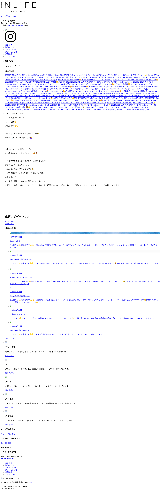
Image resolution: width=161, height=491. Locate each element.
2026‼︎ (64, 82)
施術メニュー (10, 47)
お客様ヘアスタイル (47, 89)
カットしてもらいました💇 (38, 98)
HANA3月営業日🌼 (69, 80)
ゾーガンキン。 (140, 107)
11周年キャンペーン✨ (134, 75)
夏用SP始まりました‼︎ (136, 109)
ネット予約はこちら (9, 16)
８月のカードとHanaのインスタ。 (74, 109)
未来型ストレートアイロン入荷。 (73, 84)
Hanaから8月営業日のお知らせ (44, 75)
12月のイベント (143, 82)
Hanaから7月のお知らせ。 (107, 75)
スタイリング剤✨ (144, 103)
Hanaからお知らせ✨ (99, 105)
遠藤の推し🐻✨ (19, 107)
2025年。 (137, 98)
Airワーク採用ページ (16, 25)
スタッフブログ (11, 56)
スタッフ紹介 (10, 49)
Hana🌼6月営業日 (62, 91)
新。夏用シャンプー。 (96, 89)
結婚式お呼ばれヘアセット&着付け (46, 96)
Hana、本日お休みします (35, 77)
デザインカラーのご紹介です (20, 82)
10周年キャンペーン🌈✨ (37, 91)
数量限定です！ (15, 105)
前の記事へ (9, 221)
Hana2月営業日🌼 (47, 82)
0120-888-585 (6, 443)
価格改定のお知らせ (107, 82)
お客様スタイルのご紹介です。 (76, 75)
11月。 (96, 84)
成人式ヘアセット (88, 93)
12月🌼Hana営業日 (100, 100)
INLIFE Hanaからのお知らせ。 (108, 109)
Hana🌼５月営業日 (119, 91)
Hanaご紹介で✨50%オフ (67, 98)
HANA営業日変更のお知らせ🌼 (141, 80)
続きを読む (9, 356)
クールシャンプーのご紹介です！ (90, 91)
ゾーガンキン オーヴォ (74, 100)
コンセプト (9, 45)
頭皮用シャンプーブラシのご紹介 (22, 86)
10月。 (54, 86)
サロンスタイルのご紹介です (96, 80)
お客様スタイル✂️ (75, 105)
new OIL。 (123, 86)
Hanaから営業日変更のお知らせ (65, 77)
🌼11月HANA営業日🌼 (117, 84)
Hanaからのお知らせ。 (129, 77)
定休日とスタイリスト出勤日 (44, 103)
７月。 (142, 89)
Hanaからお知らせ (16, 75)
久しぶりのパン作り (93, 98)
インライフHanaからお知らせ (113, 107)
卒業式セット (135, 93)
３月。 (71, 96)
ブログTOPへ (10, 338)
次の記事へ (9, 224)
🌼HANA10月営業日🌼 (75, 86)
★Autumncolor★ (146, 100)
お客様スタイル (141, 91)
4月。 (31, 93)
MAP (30, 482)
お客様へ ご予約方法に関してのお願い (57, 93)
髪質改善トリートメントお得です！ (39, 80)
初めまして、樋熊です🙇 (70, 107)
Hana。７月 (13, 91)
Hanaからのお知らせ (83, 82)
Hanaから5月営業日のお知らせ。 (99, 77)
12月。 (126, 82)
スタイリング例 (11, 52)
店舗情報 (8, 54)
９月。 (91, 107)
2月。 (119, 80)
